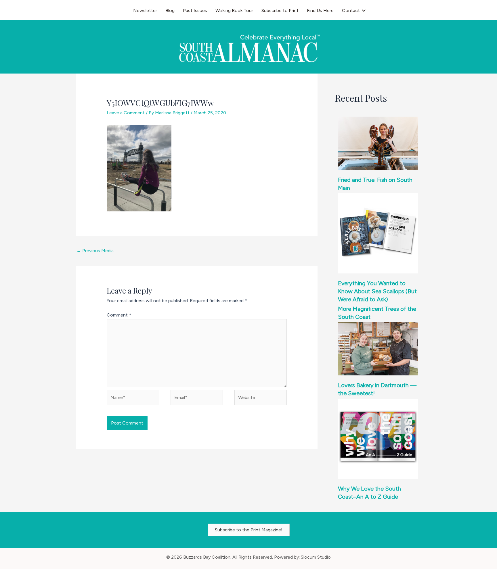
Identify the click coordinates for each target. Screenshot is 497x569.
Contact (351, 10)
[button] (364, 10)
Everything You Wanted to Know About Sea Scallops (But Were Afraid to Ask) (377, 291)
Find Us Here (320, 10)
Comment (119, 315)
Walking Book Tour (234, 10)
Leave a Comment (126, 112)
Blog (170, 10)
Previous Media (95, 250)
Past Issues (195, 10)
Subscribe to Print (280, 10)
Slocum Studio (316, 557)
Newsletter (145, 10)
